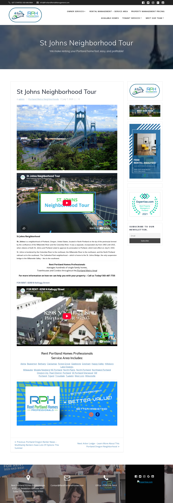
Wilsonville (90, 376)
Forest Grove (64, 363)
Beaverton (32, 363)
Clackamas (52, 363)
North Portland (83, 369)
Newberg (45, 369)
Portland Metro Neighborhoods (43, 99)
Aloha (23, 363)
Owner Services (75, 11)
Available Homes (110, 18)
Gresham (86, 363)
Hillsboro (109, 363)
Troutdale (60, 376)
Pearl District (55, 373)
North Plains (69, 369)
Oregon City (43, 373)
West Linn (79, 376)
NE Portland (56, 369)
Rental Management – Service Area (109, 11)
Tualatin (70, 376)
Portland (67, 373)
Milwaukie (28, 369)
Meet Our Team (154, 18)
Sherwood (88, 373)
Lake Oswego (67, 366)
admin (21, 99)
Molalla (37, 369)
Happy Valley (98, 363)
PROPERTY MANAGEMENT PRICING (148, 11)
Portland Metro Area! (87, 270)
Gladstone (76, 363)
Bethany (42, 363)
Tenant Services (131, 18)
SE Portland (77, 373)
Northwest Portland (101, 369)
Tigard (50, 376)
